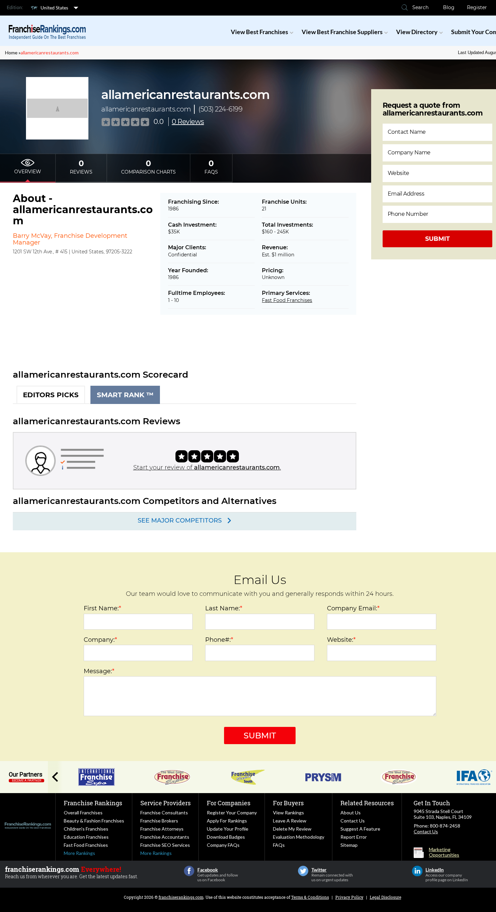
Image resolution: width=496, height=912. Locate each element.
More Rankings (79, 853)
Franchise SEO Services (165, 845)
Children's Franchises (86, 829)
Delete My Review (292, 829)
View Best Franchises (259, 31)
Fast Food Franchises (287, 300)
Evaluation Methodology (298, 837)
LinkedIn (417, 871)
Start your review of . (207, 467)
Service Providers (165, 803)
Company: (100, 639)
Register (477, 7)
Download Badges (226, 837)
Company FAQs (223, 845)
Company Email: (353, 608)
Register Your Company (232, 812)
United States (54, 7)
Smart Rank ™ (125, 395)
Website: (341, 639)
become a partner (26, 780)
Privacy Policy (349, 897)
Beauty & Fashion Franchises (94, 821)
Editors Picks (51, 395)
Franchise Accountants (164, 837)
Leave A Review (289, 821)
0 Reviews (188, 122)
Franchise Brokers (159, 821)
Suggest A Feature (360, 829)
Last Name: (223, 608)
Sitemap (349, 845)
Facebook (189, 871)
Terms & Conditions (310, 897)
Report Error (353, 837)
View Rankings (288, 812)
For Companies (228, 803)
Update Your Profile (227, 829)
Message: (99, 671)
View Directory (417, 31)
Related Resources (367, 803)
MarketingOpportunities (444, 852)
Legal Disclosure (385, 897)
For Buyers (288, 803)
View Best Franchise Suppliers (342, 31)
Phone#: (219, 639)
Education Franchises (86, 837)
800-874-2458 (445, 826)
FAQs (279, 845)
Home (11, 52)
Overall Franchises (83, 812)
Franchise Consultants (164, 812)
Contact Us (352, 821)
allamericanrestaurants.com (50, 52)
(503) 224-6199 (220, 109)
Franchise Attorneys (162, 829)
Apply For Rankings (227, 821)
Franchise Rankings (93, 803)
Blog (448, 7)
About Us (350, 812)
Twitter (303, 871)
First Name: (102, 608)
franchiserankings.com (181, 897)
